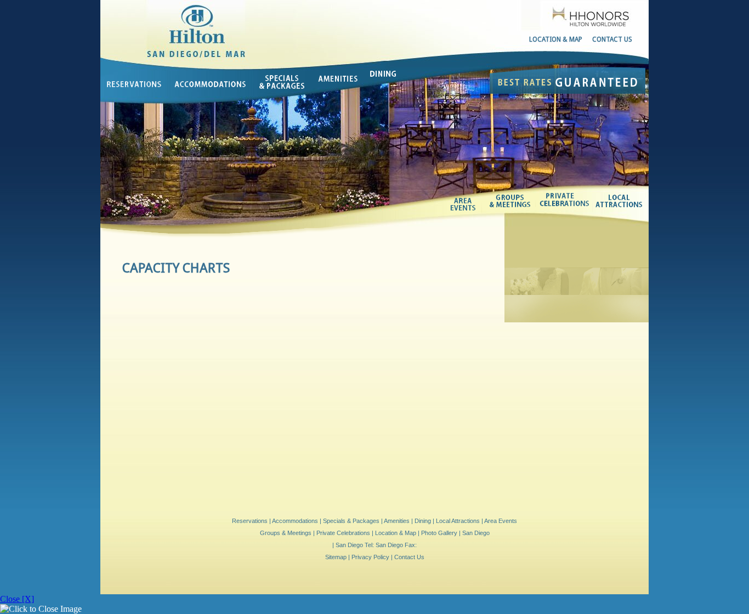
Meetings (510, 200)
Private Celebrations (564, 200)
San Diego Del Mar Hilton (200, 26)
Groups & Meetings (285, 533)
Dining (382, 72)
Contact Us (612, 39)
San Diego (476, 533)
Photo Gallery (439, 533)
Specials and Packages (283, 83)
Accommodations (211, 84)
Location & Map (555, 39)
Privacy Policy (370, 557)
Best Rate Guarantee (567, 80)
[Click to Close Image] (41, 609)
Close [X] (17, 599)
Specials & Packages (351, 521)
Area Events (467, 204)
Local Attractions (619, 203)
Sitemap (336, 557)
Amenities (338, 80)
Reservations (134, 80)
